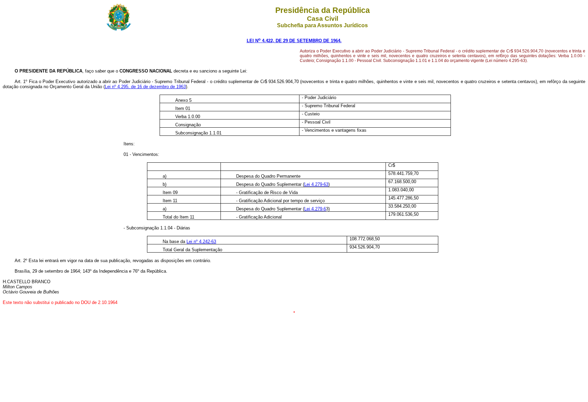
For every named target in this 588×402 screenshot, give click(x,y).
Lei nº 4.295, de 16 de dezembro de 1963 (145, 86)
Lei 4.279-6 (315, 208)
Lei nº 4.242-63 (201, 241)
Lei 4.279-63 (316, 184)
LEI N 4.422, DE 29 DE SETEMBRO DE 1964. (294, 40)
